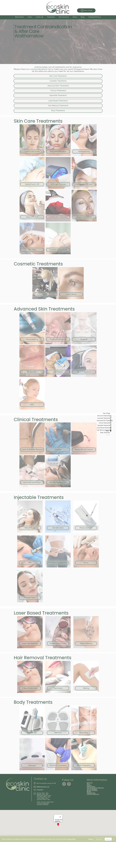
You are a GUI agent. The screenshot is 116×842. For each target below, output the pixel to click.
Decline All (99, 839)
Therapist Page (91, 793)
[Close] (114, 839)
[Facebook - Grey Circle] (69, 784)
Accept (108, 839)
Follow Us (67, 780)
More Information (97, 780)
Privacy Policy (72, 839)
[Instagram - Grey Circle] (64, 784)
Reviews (89, 791)
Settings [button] (90, 839)
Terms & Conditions (92, 790)
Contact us (40, 779)
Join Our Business (92, 789)
